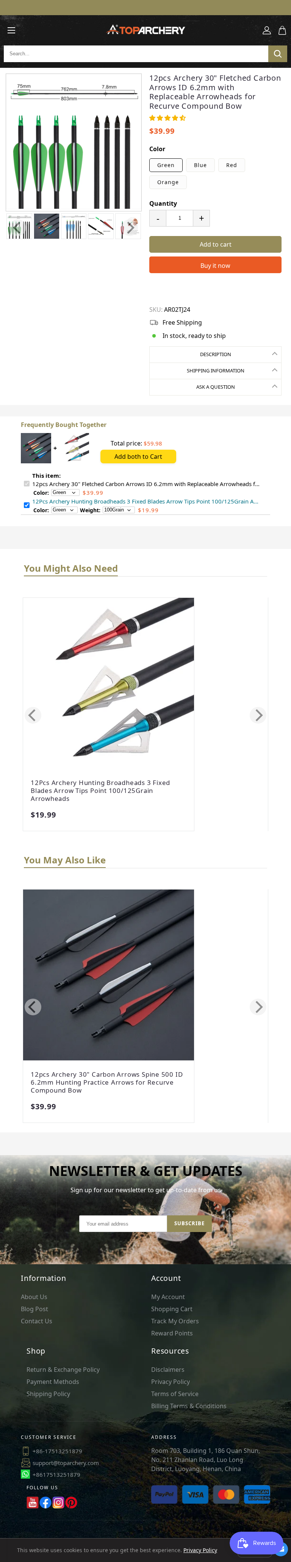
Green (166, 165)
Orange (168, 182)
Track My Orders (175, 1321)
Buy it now (215, 265)
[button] (167, 118)
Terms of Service (175, 1394)
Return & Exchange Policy (63, 1369)
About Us (34, 1297)
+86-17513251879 (57, 1451)
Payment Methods (53, 1381)
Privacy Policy (170, 1381)
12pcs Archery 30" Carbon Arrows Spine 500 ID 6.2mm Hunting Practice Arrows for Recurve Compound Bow (107, 1082)
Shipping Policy (48, 1394)
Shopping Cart (171, 1309)
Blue (200, 165)
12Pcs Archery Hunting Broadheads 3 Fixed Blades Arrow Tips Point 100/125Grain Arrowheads (100, 790)
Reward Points (172, 1333)
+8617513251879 (56, 1474)
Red (231, 165)
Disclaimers (168, 1369)
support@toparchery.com (66, 1463)
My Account (168, 1297)
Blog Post (34, 1309)
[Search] (277, 53)
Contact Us (36, 1321)
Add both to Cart (138, 456)
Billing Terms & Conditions (189, 1406)
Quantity (163, 203)
